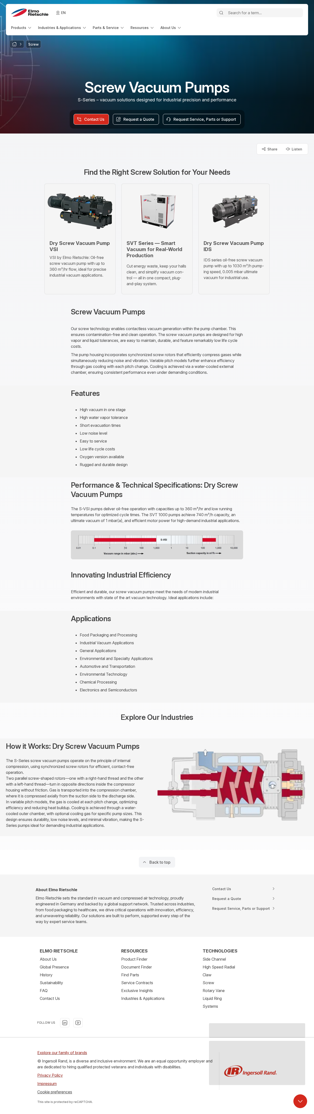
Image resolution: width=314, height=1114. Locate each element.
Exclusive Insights (137, 990)
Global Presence (54, 967)
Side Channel (214, 959)
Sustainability (51, 982)
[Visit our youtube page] (78, 1022)
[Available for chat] (300, 1101)
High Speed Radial (219, 967)
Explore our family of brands (62, 1052)
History (46, 974)
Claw (207, 974)
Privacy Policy (50, 1075)
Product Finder (134, 959)
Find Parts (130, 974)
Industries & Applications (143, 998)
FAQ (44, 990)
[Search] (221, 12)
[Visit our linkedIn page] (64, 1022)
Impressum (47, 1083)
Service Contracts (137, 982)
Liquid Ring (212, 998)
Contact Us (50, 998)
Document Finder (136, 967)
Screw (208, 982)
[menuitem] (21, 27)
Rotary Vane (214, 990)
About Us (48, 959)
